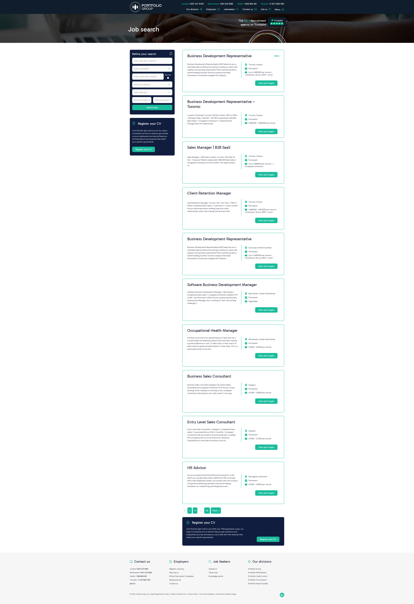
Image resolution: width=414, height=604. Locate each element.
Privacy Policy (192, 594)
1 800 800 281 (250, 3)
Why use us (174, 572)
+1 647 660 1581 (276, 3)
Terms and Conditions (207, 594)
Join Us (132, 583)
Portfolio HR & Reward (257, 572)
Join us (264, 9)
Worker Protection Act (178, 594)
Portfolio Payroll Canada (258, 583)
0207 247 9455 (197, 3)
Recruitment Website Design (226, 594)
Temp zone (213, 572)
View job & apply (266, 83)
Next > (215, 510)
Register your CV (143, 149)
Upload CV (213, 569)
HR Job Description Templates (181, 576)
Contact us (248, 9)
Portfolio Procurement (257, 580)
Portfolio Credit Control (257, 576)
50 (207, 510)
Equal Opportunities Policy (160, 594)
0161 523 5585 (226, 3)
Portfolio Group (254, 569)
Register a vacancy (176, 569)
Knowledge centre (216, 576)
